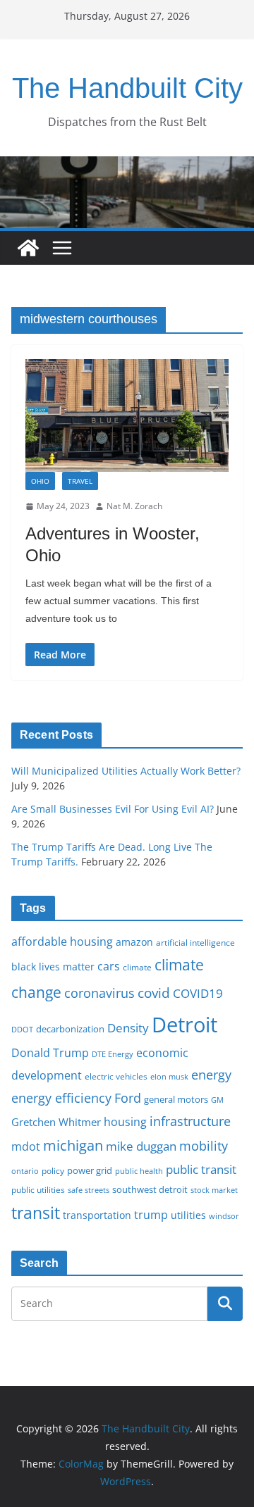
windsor (224, 1216)
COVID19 (198, 993)
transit (35, 1212)
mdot (25, 1146)
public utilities (38, 1189)
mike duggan (141, 1146)
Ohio (40, 481)
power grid (89, 1171)
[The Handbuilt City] (127, 166)
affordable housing (62, 941)
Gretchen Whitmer (56, 1122)
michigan (73, 1145)
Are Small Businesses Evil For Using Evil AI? (112, 808)
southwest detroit (150, 1189)
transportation (97, 1215)
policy (53, 1170)
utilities (188, 1215)
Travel (80, 481)
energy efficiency (61, 1097)
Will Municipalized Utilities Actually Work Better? (126, 770)
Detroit (184, 1025)
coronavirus (99, 992)
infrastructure (190, 1121)
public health (139, 1170)
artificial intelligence (195, 942)
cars (108, 966)
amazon (134, 942)
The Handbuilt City (127, 88)
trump (151, 1215)
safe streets (88, 1189)
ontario (25, 1171)
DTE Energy (112, 1054)
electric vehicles (116, 1076)
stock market (214, 1189)
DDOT (22, 1029)
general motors (176, 1099)
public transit (201, 1169)
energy (211, 1074)
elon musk (169, 1076)
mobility (203, 1145)
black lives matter (53, 966)
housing (125, 1122)
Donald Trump (50, 1053)
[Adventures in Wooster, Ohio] (127, 415)
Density (128, 1028)
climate (137, 967)
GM (217, 1100)
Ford (127, 1097)
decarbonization (70, 1029)
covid (154, 993)
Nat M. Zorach (134, 506)
